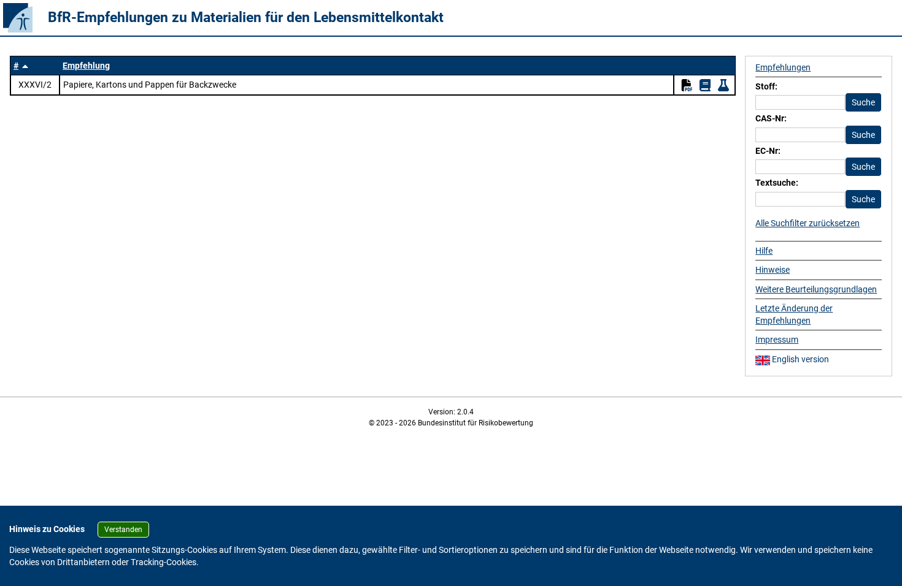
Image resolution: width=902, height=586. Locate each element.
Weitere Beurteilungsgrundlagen (816, 289)
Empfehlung (86, 65)
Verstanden (123, 529)
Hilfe (764, 251)
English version (799, 359)
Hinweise (772, 270)
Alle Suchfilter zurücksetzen (807, 223)
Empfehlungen (783, 67)
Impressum (776, 339)
